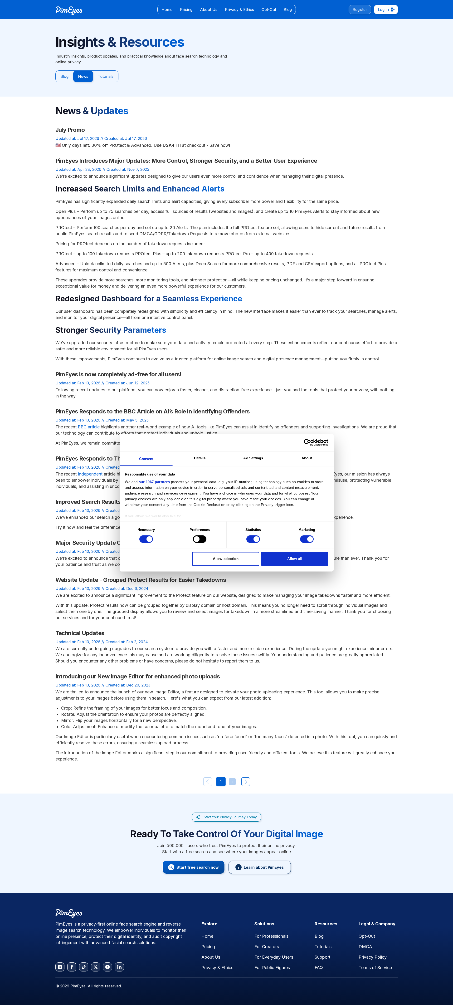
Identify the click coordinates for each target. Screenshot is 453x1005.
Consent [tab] (146, 459)
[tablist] (226, 9)
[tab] (167, 9)
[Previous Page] (207, 781)
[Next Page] (245, 781)
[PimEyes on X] (95, 966)
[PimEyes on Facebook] (71, 966)
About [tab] (307, 458)
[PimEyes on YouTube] (107, 966)
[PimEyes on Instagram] (59, 966)
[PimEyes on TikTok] (83, 966)
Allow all (294, 559)
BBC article (89, 426)
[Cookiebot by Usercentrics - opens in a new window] (307, 442)
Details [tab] (200, 458)
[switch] (199, 539)
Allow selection (226, 559)
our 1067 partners (154, 482)
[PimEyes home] (68, 10)
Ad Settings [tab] (253, 458)
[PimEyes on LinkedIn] (119, 966)
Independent (90, 473)
